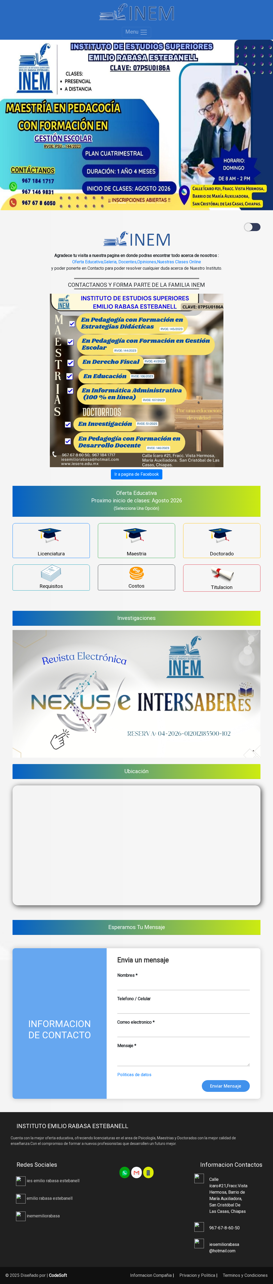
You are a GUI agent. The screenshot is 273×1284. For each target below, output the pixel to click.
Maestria (136, 554)
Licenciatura (51, 554)
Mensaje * (126, 1045)
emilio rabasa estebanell (49, 1198)
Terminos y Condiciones (245, 1275)
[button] (20, 125)
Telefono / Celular (134, 998)
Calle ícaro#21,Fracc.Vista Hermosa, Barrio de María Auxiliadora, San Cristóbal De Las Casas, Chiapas (228, 1195)
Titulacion (221, 587)
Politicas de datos (134, 1074)
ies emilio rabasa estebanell (52, 1180)
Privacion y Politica (196, 1275)
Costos (136, 586)
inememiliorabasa (43, 1215)
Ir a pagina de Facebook (136, 474)
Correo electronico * (136, 1022)
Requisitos (51, 586)
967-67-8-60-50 (224, 1227)
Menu (132, 32)
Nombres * (127, 975)
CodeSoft (58, 1275)
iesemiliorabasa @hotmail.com (224, 1247)
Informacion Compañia (150, 1275)
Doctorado (222, 554)
